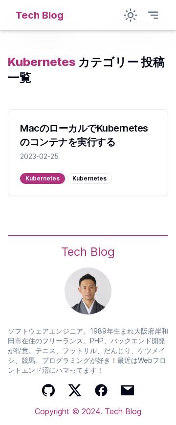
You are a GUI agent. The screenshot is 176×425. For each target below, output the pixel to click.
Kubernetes (42, 178)
